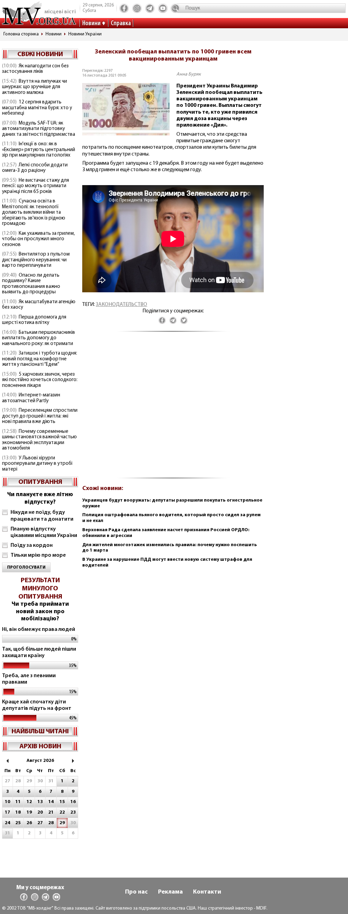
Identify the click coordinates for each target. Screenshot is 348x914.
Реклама (170, 892)
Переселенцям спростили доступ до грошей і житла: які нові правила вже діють (39, 416)
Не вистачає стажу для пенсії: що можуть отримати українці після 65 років (35, 186)
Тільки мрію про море (38, 555)
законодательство (121, 304)
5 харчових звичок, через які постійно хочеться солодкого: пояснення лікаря (39, 380)
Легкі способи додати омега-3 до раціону (35, 168)
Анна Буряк (188, 74)
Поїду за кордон (32, 545)
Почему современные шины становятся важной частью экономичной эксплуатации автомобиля (39, 440)
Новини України (85, 34)
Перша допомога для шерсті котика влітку (34, 320)
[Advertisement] (173, 408)
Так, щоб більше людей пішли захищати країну (39, 652)
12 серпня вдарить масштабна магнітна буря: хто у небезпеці (37, 108)
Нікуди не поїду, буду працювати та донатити (42, 516)
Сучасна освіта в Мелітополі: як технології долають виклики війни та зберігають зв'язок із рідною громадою (33, 212)
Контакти (207, 892)
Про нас (136, 892)
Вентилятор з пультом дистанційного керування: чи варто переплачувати (36, 260)
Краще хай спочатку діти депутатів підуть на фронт (36, 705)
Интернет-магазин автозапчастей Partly (31, 398)
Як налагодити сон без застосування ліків (35, 69)
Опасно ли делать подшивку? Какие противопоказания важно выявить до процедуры (31, 284)
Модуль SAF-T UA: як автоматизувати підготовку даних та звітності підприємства (38, 129)
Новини (91, 23)
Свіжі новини (40, 54)
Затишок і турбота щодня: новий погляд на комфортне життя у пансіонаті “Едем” (39, 359)
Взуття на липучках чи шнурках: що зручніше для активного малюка (34, 87)
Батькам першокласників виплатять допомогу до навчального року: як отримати (38, 338)
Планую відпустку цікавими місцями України (44, 532)
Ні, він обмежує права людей (38, 629)
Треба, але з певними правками (29, 679)
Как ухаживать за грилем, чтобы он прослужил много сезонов (38, 239)
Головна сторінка (21, 34)
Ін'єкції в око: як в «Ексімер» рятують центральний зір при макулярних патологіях (38, 150)
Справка (121, 23)
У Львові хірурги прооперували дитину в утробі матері (37, 464)
